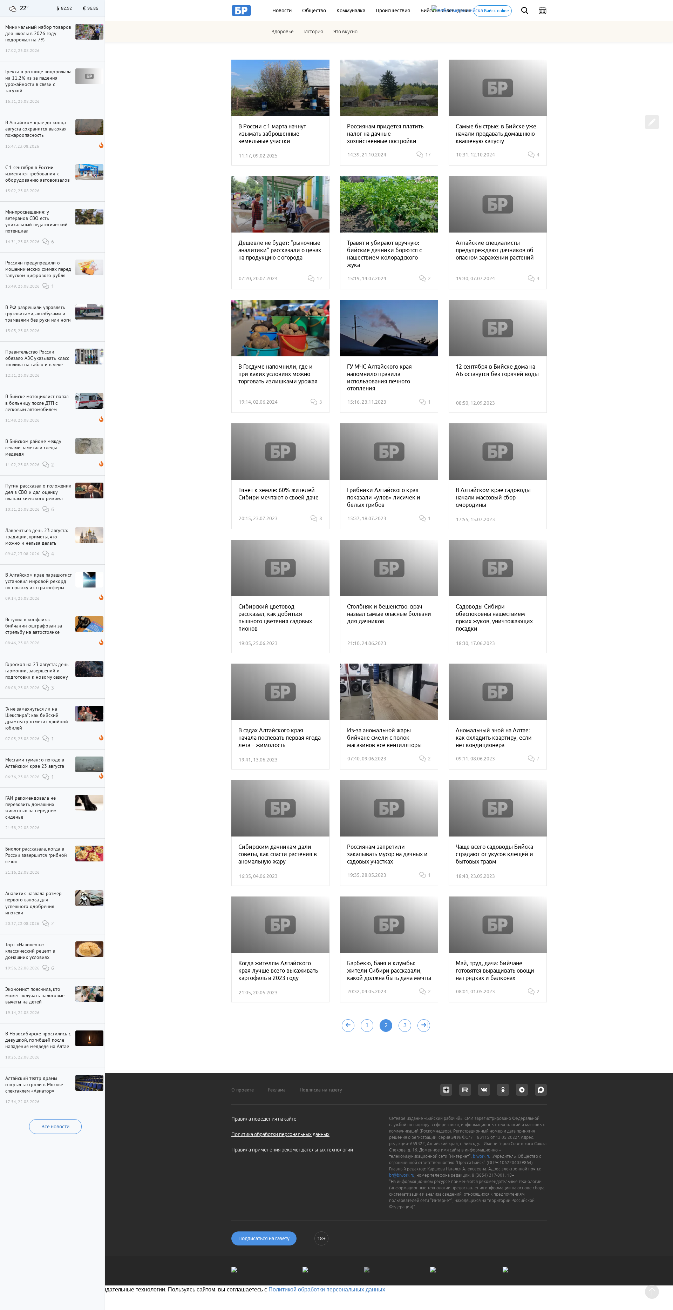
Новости (282, 10)
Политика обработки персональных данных (280, 1134)
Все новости (55, 1126)
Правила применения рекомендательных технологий (292, 1150)
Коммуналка (350, 10)
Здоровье (283, 31)
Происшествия (393, 10)
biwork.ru (481, 1156)
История (313, 31)
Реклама (277, 1090)
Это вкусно (345, 31)
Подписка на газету (321, 1090)
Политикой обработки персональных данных (326, 1289)
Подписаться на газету (264, 1238)
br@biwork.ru (401, 1175)
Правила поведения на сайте (264, 1119)
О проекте (242, 1090)
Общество (314, 10)
